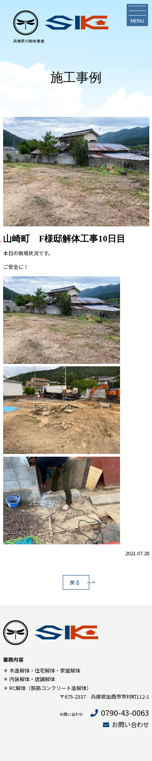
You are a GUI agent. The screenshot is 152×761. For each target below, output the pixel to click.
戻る (75, 582)
